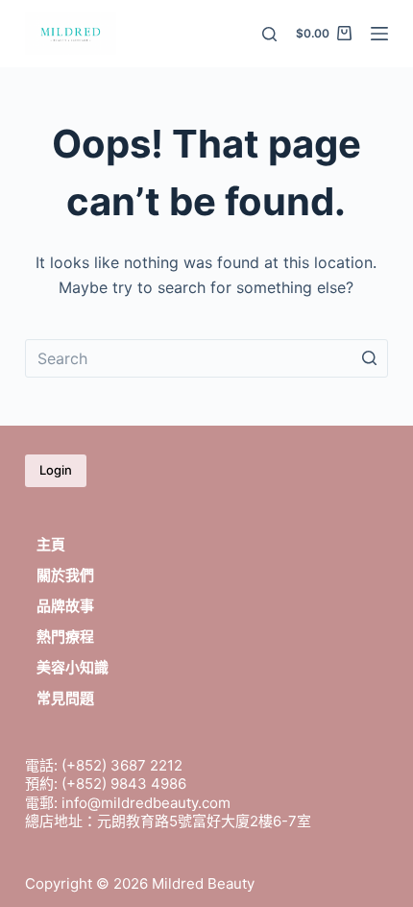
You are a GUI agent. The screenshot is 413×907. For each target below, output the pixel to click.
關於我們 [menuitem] (65, 575)
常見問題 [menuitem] (65, 698)
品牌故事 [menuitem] (65, 606)
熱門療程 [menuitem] (65, 636)
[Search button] (369, 358)
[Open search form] (269, 34)
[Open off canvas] (379, 33)
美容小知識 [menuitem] (72, 667)
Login (55, 470)
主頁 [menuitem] (50, 544)
